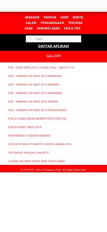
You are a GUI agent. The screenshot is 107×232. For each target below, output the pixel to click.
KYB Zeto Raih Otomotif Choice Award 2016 (40, 144)
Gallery (53, 56)
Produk (50, 17)
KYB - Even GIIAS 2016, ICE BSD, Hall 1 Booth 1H (41, 67)
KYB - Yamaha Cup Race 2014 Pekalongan (37, 110)
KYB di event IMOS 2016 (24, 127)
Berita (78, 17)
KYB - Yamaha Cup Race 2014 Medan (33, 101)
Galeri (31, 23)
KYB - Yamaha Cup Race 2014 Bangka (33, 84)
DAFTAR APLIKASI (53, 45)
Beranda (32, 17)
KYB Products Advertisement (29, 135)
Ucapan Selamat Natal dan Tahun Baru (36, 161)
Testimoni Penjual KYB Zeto (28, 152)
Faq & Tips (72, 28)
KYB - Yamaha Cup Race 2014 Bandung (35, 76)
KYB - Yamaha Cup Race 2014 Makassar (35, 93)
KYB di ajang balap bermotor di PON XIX (37, 118)
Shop (64, 17)
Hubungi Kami (48, 28)
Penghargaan (52, 23)
